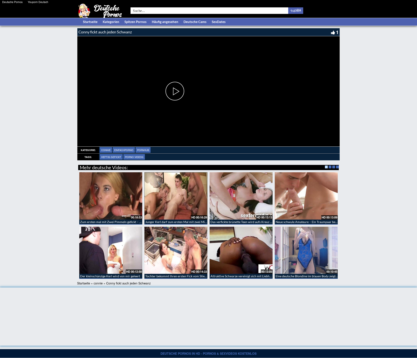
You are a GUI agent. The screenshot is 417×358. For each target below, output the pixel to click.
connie (106, 150)
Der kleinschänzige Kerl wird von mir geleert (110, 276)
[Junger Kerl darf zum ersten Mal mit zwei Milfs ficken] (175, 196)
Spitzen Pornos (135, 22)
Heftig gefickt (111, 157)
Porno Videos (134, 157)
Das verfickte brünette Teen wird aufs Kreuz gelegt (244, 222)
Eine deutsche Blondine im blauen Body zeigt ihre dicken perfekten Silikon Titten (329, 276)
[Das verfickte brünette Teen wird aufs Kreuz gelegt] (241, 196)
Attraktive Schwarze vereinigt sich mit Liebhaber (243, 276)
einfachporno (123, 150)
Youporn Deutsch (38, 1)
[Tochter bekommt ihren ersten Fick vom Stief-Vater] (175, 250)
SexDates (219, 22)
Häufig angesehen (165, 22)
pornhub (143, 150)
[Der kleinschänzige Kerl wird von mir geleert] (110, 250)
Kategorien (111, 22)
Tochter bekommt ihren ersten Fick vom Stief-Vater (179, 276)
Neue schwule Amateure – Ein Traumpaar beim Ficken (312, 222)
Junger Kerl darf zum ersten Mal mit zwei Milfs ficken (181, 222)
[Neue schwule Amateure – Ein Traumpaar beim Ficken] (306, 196)
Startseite (90, 22)
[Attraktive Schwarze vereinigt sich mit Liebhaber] (241, 250)
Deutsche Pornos (12, 1)
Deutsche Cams (195, 22)
